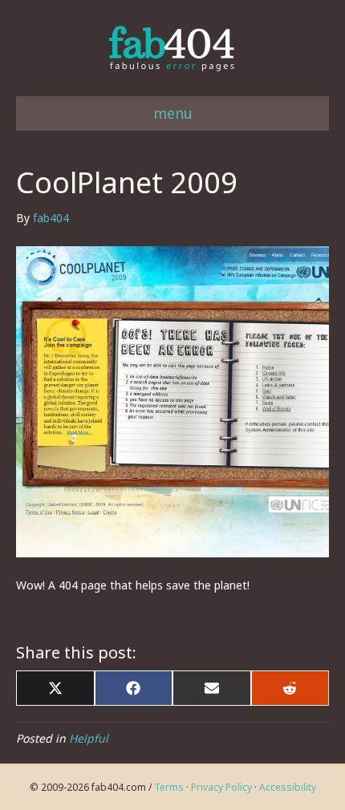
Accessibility (287, 787)
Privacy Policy (221, 787)
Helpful (88, 738)
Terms (169, 787)
